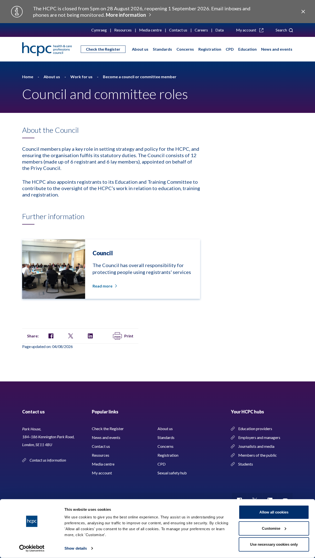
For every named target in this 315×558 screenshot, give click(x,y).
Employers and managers (259, 437)
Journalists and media (256, 446)
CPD (230, 49)
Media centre (150, 30)
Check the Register (103, 49)
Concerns (185, 49)
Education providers (255, 428)
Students (245, 464)
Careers (201, 30)
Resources (123, 30)
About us (140, 49)
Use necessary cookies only (274, 544)
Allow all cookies (273, 512)
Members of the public (257, 455)
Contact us (178, 30)
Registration (209, 49)
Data (219, 30)
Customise (271, 528)
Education (247, 49)
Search (282, 30)
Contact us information (48, 460)
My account (246, 30)
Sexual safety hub (172, 472)
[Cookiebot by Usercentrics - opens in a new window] (31, 548)
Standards (162, 49)
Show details (75, 548)
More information (126, 15)
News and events (276, 49)
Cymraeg (99, 30)
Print (128, 335)
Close (303, 11)
